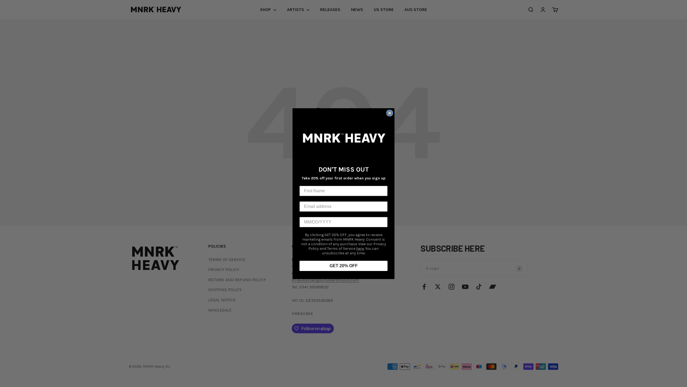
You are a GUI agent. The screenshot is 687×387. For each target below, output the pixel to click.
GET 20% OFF (344, 265)
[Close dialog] (389, 113)
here (360, 248)
